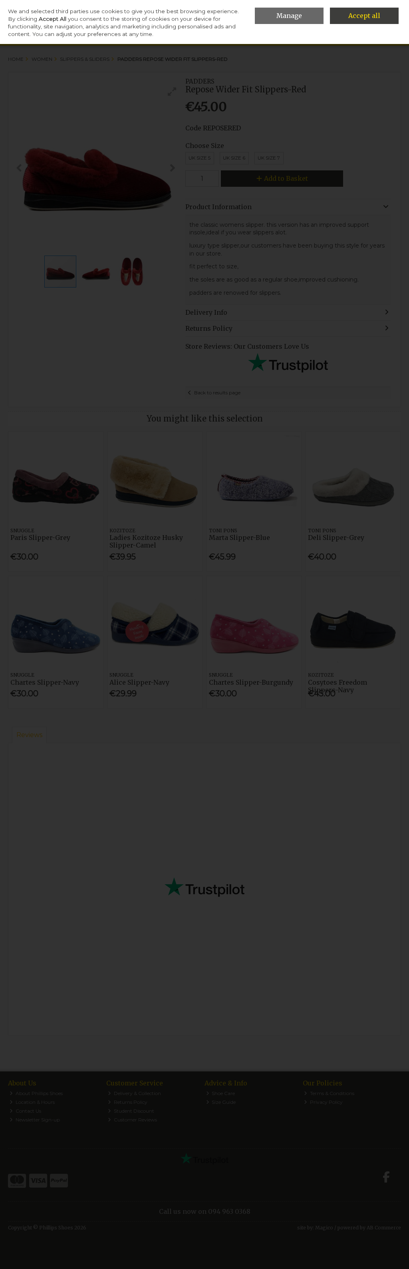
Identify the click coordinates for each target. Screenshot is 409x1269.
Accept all (364, 16)
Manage (289, 16)
